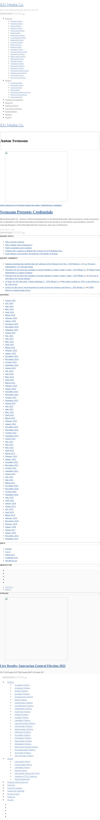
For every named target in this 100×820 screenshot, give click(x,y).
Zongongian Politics (18, 78)
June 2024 (9, 374)
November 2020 (11, 489)
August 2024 (10, 368)
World (8, 80)
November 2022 (11, 430)
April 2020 (9, 500)
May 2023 (9, 412)
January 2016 (10, 533)
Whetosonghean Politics (19, 71)
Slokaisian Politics (17, 68)
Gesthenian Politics (17, 35)
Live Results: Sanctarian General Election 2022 (32, 666)
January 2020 (10, 503)
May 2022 (9, 447)
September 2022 (11, 436)
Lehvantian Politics (17, 54)
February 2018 (11, 524)
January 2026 (10, 321)
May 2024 (9, 377)
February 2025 (11, 350)
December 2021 (11, 462)
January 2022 (10, 459)
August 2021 (10, 474)
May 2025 (9, 342)
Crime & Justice (11, 106)
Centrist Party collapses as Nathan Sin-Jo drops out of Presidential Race (34, 251)
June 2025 (9, 339)
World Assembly (16, 97)
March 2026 (10, 315)
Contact (9, 587)
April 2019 (9, 512)
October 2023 (10, 397)
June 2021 (9, 480)
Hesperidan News (16, 85)
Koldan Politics (15, 47)
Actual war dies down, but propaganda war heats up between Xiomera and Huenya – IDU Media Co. (45, 287)
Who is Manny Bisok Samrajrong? (18, 245)
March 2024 (10, 383)
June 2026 (9, 306)
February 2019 (11, 518)
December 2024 (11, 356)
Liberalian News (16, 88)
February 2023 (11, 421)
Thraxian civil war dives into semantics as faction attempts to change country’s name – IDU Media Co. (45, 270)
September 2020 (11, 495)
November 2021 (11, 465)
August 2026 (10, 300)
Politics (8, 18)
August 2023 (10, 403)
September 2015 (11, 539)
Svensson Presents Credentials (26, 212)
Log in (7, 552)
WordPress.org (11, 561)
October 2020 (10, 492)
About (8, 589)
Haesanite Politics (16, 40)
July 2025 (9, 336)
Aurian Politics (15, 26)
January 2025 (10, 353)
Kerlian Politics (15, 45)
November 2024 (11, 359)
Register (8, 549)
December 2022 (11, 427)
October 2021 (10, 468)
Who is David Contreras (14, 242)
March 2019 (10, 515)
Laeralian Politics (16, 49)
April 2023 (9, 415)
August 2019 (10, 506)
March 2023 (10, 418)
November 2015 (11, 536)
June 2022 (9, 444)
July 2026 (9, 303)
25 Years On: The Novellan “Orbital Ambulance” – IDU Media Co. (32, 281)
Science (8, 114)
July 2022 (9, 442)
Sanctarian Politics (17, 66)
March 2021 (10, 483)
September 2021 (11, 471)
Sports (8, 117)
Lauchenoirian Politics (18, 52)
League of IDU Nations (18, 95)
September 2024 (11, 365)
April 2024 (9, 380)
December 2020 (11, 486)
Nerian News (15, 90)
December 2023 (11, 392)
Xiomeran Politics (17, 75)
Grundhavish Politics (18, 38)
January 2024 (10, 389)
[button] (24, 14)
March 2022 (10, 453)
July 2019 (9, 509)
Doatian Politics (16, 28)
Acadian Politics (16, 21)
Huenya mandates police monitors (18, 248)
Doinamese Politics (17, 31)
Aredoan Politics (16, 23)
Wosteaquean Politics (18, 73)
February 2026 (11, 318)
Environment (11, 111)
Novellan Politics (16, 61)
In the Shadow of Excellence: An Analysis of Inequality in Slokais (31, 254)
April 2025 (9, 344)
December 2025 (11, 324)
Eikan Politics (15, 33)
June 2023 (9, 409)
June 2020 (9, 497)
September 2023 (11, 400)
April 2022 (9, 450)
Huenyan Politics (16, 42)
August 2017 (10, 530)
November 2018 (11, 521)
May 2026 (9, 309)
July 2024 (9, 371)
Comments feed (11, 558)
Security (9, 103)
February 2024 (11, 386)
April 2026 (9, 312)
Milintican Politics (17, 59)
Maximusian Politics (17, 56)
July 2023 (9, 406)
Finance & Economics (14, 100)
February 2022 (11, 456)
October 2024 (10, 362)
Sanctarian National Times (20, 92)
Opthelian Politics (17, 63)
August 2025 (10, 333)
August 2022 (10, 439)
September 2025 (11, 330)
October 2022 (10, 433)
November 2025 (11, 327)
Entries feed (10, 555)
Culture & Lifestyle (13, 109)
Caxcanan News (16, 83)
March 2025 (10, 347)
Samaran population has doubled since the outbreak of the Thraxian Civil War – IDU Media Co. (43, 264)
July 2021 (9, 477)
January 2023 (10, 424)
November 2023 (11, 395)
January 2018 (10, 527)
